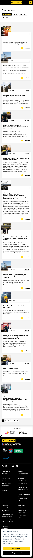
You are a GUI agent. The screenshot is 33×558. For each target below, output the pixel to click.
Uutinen (5, 17)
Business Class (22, 483)
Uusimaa (20, 508)
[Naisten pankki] (10, 432)
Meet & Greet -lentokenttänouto (7, 511)
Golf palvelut (21, 492)
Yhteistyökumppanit (7, 521)
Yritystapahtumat (7, 516)
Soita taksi (5, 476)
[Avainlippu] (4, 450)
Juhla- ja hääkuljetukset (22, 486)
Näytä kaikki (7, 14)
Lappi (19, 517)
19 (14, 421)
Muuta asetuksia (8, 543)
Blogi (15, 14)
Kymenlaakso (22, 515)
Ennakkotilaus (6, 478)
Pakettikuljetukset (23, 489)
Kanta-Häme (22, 510)
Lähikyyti (23, 14)
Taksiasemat (5, 490)
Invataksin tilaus (6, 483)
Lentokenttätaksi (23, 473)
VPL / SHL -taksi (22, 481)
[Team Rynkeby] (23, 432)
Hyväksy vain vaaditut (16, 553)
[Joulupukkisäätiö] (10, 450)
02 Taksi (4, 488)
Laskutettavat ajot (7, 519)
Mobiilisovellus (6, 473)
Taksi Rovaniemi (23, 476)
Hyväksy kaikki (16, 548)
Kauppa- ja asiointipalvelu (22, 497)
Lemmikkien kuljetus (24, 494)
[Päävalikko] (30, 2)
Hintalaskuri (5, 528)
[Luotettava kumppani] (18, 450)
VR (19, 501)
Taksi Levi (21, 478)
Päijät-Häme (22, 513)
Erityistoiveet (5, 485)
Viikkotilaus (5, 481)
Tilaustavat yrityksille (8, 514)
